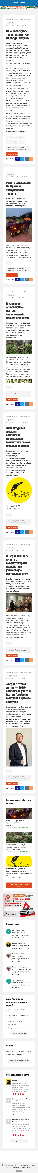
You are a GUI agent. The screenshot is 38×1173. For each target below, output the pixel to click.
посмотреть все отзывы (19, 1141)
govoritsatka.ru (19, 3)
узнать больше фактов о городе (19, 1060)
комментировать (13, 154)
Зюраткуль (20, 137)
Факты (9, 1045)
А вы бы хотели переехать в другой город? (16, 1002)
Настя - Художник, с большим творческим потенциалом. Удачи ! (20, 945)
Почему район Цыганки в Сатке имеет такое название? (18, 1053)
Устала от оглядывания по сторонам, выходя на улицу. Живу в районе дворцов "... (21, 970)
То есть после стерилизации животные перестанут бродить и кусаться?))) (21, 983)
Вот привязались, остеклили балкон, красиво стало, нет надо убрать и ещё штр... (21, 934)
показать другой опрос (19, 1033)
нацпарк (10, 137)
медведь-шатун (12, 142)
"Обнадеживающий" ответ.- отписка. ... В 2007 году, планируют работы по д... (20, 957)
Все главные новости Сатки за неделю (19, 885)
